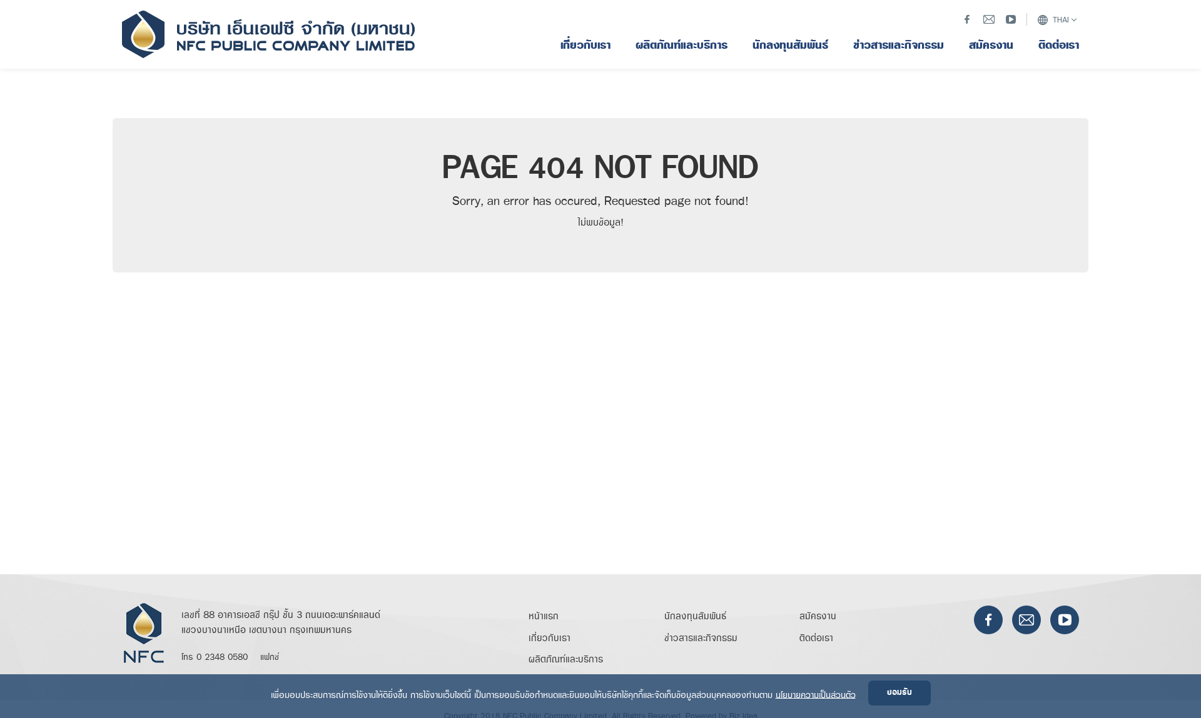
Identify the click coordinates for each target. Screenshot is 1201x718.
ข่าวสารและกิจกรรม (700, 638)
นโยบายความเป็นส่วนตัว (816, 694)
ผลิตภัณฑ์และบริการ (566, 659)
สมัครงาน (817, 616)
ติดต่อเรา (816, 638)
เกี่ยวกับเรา (549, 638)
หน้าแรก (544, 616)
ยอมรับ (899, 692)
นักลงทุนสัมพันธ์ (695, 616)
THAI (1059, 20)
